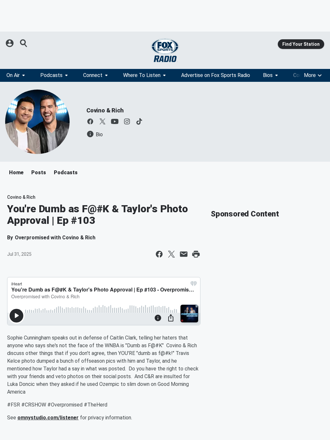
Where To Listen (141, 75)
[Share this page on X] (171, 254)
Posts (38, 172)
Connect (92, 75)
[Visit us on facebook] (90, 121)
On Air (13, 75)
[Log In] (10, 43)
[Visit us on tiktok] (139, 121)
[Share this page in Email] (183, 254)
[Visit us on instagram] (127, 121)
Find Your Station (301, 44)
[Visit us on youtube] (115, 121)
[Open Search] (24, 43)
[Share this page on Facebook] (159, 254)
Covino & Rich (104, 110)
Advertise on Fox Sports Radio (215, 75)
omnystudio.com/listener (48, 418)
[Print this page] (195, 254)
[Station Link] (165, 50)
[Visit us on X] (102, 121)
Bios (268, 75)
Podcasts (51, 75)
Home (16, 172)
